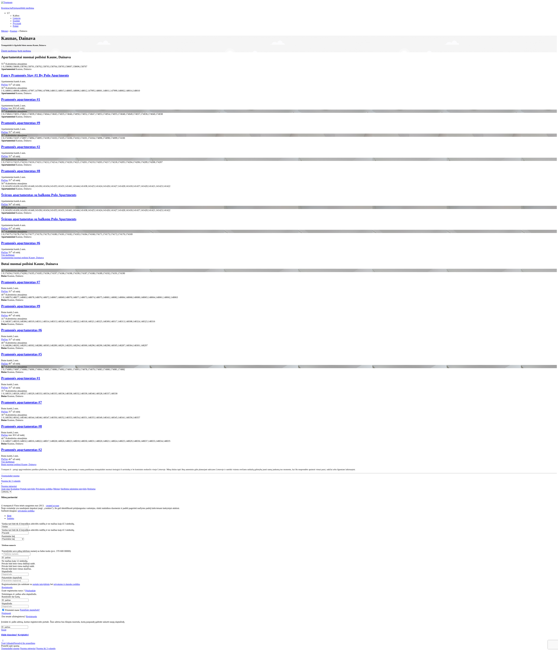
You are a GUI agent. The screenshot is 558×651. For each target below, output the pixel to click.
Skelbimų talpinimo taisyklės (73, 489)
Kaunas (13, 31)
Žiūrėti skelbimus (9, 51)
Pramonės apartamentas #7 (21, 402)
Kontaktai (15, 489)
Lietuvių (16, 18)
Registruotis (7, 587)
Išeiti (9, 516)
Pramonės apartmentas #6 (20, 243)
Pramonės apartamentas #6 (21, 330)
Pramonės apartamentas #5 (21, 354)
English (16, 21)
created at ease (52, 505)
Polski (15, 26)
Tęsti (3, 643)
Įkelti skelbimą (24, 51)
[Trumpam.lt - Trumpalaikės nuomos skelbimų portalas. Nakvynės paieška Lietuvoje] (6, 2)
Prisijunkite (30, 590)
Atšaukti (10, 643)
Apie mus (5, 489)
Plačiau (4, 85)
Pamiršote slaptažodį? (30, 610)
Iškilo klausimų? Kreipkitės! (15, 635)
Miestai (4, 31)
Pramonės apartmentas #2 (20, 147)
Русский (17, 23)
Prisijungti (16, 8)
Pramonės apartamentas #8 (21, 426)
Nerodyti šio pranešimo (24, 643)
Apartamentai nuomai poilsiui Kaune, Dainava (22, 256)
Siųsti (3, 630)
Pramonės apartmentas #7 (20, 282)
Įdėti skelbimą (27, 8)
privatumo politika (26, 511)
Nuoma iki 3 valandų (10, 481)
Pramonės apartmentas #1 (20, 99)
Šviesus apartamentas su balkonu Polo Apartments (38, 195)
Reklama (91, 489)
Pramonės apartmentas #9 (20, 123)
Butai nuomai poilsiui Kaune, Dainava (18, 463)
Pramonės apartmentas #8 (20, 171)
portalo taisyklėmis (41, 584)
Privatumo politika (44, 489)
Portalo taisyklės (27, 489)
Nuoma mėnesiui (9, 486)
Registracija (6, 8)
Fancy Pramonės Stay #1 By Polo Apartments (35, 75)
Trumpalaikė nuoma (10, 476)
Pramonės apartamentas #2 (21, 450)
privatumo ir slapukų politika (67, 584)
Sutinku (10, 518)
